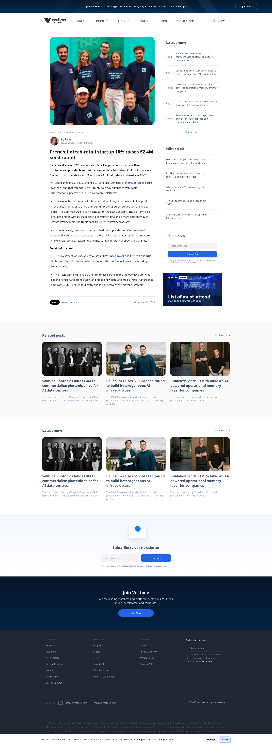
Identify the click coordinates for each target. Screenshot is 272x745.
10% (130, 182)
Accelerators (52, 657)
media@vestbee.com (105, 702)
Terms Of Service (148, 651)
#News (65, 302)
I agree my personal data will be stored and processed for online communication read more (193, 261)
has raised (120, 170)
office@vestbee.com (76, 702)
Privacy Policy (146, 657)
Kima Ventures (84, 261)
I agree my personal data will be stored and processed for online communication (136, 566)
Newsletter (145, 20)
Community (52, 676)
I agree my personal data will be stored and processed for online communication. (203, 658)
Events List (98, 664)
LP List (96, 657)
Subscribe (156, 558)
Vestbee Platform (185, 20)
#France (75, 302)
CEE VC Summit (54, 682)
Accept (224, 739)
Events (164, 20)
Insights (100, 20)
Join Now (136, 613)
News (79, 20)
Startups (50, 645)
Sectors (121, 20)
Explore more (192, 132)
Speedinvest (116, 256)
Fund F (69, 261)
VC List (96, 651)
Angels (49, 670)
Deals (54, 302)
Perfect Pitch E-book (103, 676)
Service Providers (55, 664)
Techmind (57, 261)
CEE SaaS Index (101, 670)
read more (193, 262)
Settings (211, 739)
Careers (143, 645)
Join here (246, 6)
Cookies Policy (147, 664)
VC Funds (51, 651)
